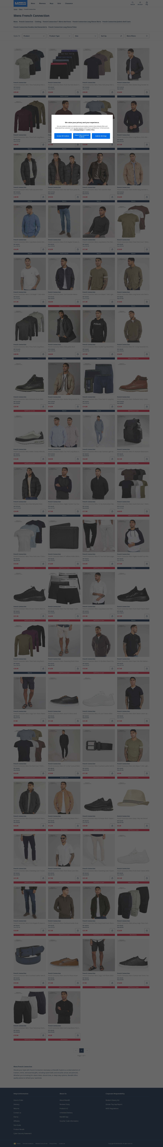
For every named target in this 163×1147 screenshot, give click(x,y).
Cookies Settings (101, 136)
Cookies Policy (90, 130)
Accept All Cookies (63, 136)
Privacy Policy (79, 130)
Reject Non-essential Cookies (82, 136)
